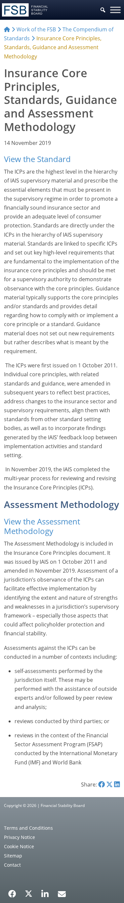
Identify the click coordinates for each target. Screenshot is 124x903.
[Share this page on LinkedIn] (117, 784)
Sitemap (13, 856)
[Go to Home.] (7, 29)
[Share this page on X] (109, 784)
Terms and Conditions (28, 828)
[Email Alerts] (62, 893)
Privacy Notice (19, 837)
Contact (12, 865)
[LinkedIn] (45, 891)
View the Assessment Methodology (42, 526)
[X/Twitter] (29, 893)
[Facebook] (12, 891)
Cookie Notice (19, 846)
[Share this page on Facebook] (101, 784)
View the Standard (37, 158)
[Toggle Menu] (115, 10)
